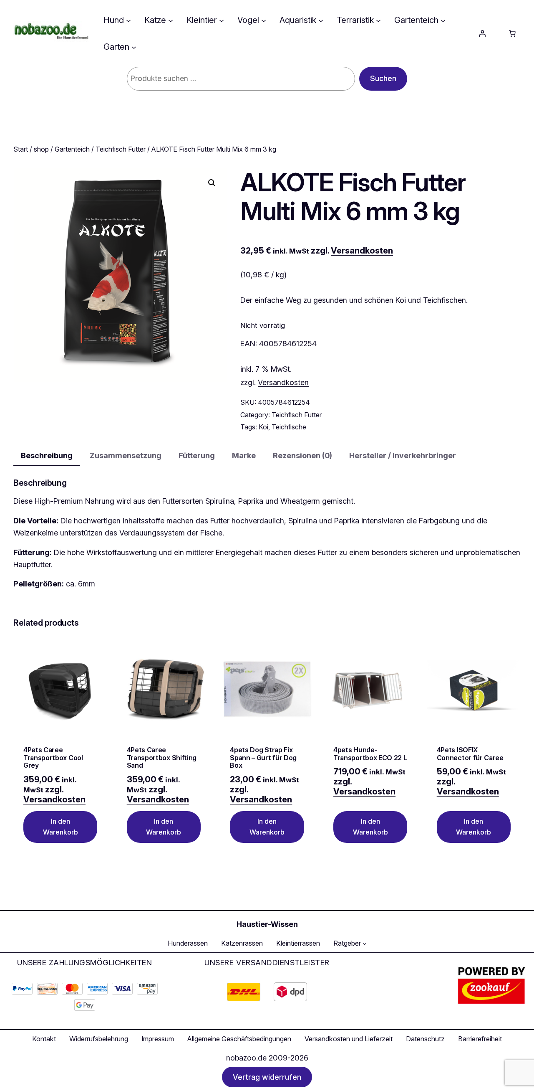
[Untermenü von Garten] (133, 46)
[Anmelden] (482, 33)
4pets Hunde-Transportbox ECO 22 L (370, 753)
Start (20, 149)
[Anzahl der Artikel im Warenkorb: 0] (512, 33)
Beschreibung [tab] (47, 455)
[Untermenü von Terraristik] (378, 20)
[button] (211, 182)
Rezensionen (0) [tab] (302, 455)
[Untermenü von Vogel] (263, 20)
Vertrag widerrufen (267, 1077)
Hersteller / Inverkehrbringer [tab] (402, 455)
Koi (263, 427)
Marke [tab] (244, 455)
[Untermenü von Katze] (170, 20)
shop (41, 149)
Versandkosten (362, 251)
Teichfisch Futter (121, 149)
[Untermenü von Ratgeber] (365, 943)
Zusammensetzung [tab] (125, 455)
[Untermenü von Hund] (128, 20)
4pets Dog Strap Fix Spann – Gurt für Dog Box (263, 757)
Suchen (383, 78)
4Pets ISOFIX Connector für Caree (470, 753)
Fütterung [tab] (197, 455)
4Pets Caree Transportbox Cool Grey (53, 757)
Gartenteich (72, 149)
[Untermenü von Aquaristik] (320, 20)
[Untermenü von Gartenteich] (443, 20)
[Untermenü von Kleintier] (221, 20)
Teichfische (289, 427)
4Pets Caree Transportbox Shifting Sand (161, 757)
